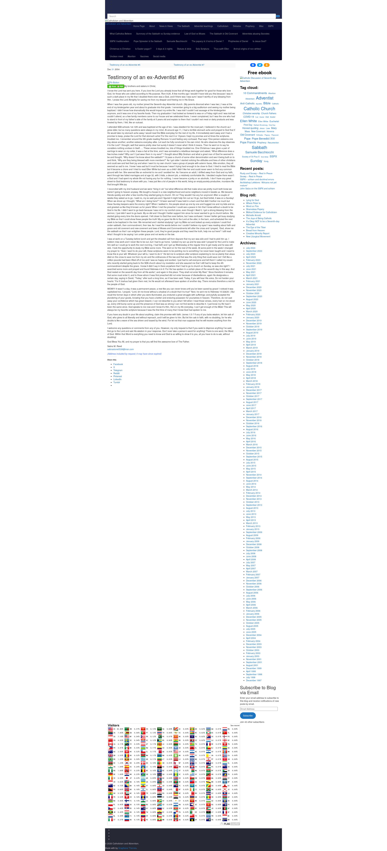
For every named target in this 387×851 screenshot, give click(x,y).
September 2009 (254, 532)
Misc (261, 26)
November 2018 (254, 356)
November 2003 (254, 647)
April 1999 (251, 671)
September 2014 (254, 477)
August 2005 (252, 625)
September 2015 (254, 456)
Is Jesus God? (259, 41)
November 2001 (254, 659)
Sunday (256, 160)
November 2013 (254, 498)
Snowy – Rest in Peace (251, 176)
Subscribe (248, 715)
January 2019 (252, 350)
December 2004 (254, 634)
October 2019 (252, 326)
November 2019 (254, 323)
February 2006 (253, 610)
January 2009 (252, 541)
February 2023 (253, 259)
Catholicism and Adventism (118, 23)
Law (268, 128)
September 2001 (254, 662)
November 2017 (254, 393)
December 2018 (254, 353)
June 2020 (251, 302)
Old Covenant (247, 134)
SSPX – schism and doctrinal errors (257, 179)
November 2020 (254, 290)
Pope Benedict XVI (263, 138)
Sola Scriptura (202, 48)
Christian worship (251, 113)
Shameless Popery (255, 209)
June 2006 (251, 598)
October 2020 (252, 293)
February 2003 (253, 653)
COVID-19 (248, 116)
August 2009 (252, 535)
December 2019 (254, 320)
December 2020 (254, 287)
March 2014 (252, 489)
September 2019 (254, 329)
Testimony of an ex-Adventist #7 (189, 64)
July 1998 (250, 677)
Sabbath (259, 147)
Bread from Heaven (255, 230)
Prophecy (250, 26)
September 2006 (254, 589)
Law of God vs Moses (194, 33)
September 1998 (254, 674)
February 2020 (253, 314)
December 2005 (254, 616)
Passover (275, 135)
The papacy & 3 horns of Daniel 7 (208, 41)
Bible (267, 103)
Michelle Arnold (253, 215)
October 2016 (252, 423)
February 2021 (253, 281)
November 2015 (254, 450)
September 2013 (254, 504)
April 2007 (251, 568)
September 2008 (254, 550)
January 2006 (252, 613)
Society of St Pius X (251, 156)
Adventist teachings (203, 26)
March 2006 (252, 607)
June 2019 (251, 338)
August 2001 (252, 665)
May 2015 (251, 468)
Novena (270, 131)
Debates (237, 26)
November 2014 (254, 474)
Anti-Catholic (247, 103)
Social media (159, 56)
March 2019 (252, 347)
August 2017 (252, 402)
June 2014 (251, 483)
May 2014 (251, 486)
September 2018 (254, 362)
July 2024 (250, 247)
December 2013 (254, 495)
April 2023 (251, 256)
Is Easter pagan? (143, 48)
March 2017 (252, 411)
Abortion (132, 56)
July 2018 (250, 368)
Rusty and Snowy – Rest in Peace (256, 173)
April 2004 (251, 637)
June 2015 (251, 465)
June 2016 (251, 435)
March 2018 (252, 380)
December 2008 (254, 544)
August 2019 (252, 332)
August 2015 (252, 459)
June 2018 (251, 371)
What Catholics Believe (121, 33)
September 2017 (254, 399)
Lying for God (252, 200)
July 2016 (250, 432)
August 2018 (252, 365)
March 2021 (252, 278)
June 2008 (251, 556)
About (152, 26)
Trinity (266, 161)
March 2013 (252, 523)
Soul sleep (264, 157)
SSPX (270, 26)
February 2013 (253, 526)
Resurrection (273, 142)
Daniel (262, 117)
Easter (272, 117)
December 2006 (254, 580)
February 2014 (253, 492)
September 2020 (254, 296)
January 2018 (252, 386)
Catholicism (222, 26)
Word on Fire (252, 206)
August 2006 (252, 592)
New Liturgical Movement (258, 236)
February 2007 (253, 574)
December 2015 (254, 447)
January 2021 (252, 284)
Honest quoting (250, 128)
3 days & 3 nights (164, 48)
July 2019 (250, 335)
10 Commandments (255, 93)
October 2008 (252, 547)
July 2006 (250, 595)
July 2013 (250, 510)
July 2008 (250, 553)
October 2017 (252, 396)
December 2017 (254, 389)
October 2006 (252, 586)
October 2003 (252, 650)
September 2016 (254, 426)
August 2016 (252, 429)
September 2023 (254, 250)
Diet (267, 117)
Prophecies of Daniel (238, 41)
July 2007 (250, 562)
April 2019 (251, 344)
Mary (274, 128)
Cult (256, 117)
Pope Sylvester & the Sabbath (148, 41)
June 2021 (251, 269)
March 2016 (252, 444)
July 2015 (250, 462)
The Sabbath (183, 26)
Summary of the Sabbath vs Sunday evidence (158, 33)
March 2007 (252, 571)
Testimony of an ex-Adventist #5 (125, 64)
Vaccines (144, 56)
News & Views (166, 26)
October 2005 (252, 622)
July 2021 (250, 265)
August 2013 (252, 507)
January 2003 (252, 656)
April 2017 (251, 408)
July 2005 (250, 628)
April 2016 (251, 441)
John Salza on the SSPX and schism (257, 188)
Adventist (264, 98)
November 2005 (254, 619)
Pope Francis (248, 142)
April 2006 (251, 604)
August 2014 (252, 480)
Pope (247, 138)
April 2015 (251, 471)
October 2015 (252, 453)
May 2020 (251, 305)
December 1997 (254, 680)
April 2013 (251, 520)
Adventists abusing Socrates (255, 33)
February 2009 (253, 538)
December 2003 (254, 644)
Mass (247, 131)
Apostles (259, 104)
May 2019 (251, 341)
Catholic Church (259, 108)
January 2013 (252, 529)
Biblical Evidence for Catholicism (261, 212)
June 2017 (251, 405)
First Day (248, 124)
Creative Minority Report (257, 233)
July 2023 (250, 253)
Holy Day (272, 125)
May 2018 (251, 374)
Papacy (267, 135)
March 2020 (252, 311)
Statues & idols (184, 48)
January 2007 (252, 577)
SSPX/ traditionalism (119, 41)
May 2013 (251, 516)
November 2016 (254, 420)
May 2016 (251, 438)
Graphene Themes (127, 847)
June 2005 (251, 631)
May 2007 (251, 565)
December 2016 (254, 417)
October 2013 (252, 501)
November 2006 (254, 583)
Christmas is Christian (120, 48)
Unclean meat (116, 56)
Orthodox (259, 135)
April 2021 (251, 275)
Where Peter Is (253, 203)
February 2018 (253, 383)
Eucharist (274, 121)
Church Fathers (268, 113)
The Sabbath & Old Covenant (224, 33)
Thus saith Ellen (221, 48)
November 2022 (254, 262)
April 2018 (251, 377)
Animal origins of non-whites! (247, 48)
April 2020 (251, 308)
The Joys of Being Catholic (259, 218)
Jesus (262, 128)
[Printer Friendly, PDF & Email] (115, 86)
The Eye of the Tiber (256, 227)
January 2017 (252, 414)
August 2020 (252, 299)
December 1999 (254, 668)
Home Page (139, 26)
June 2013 (251, 513)
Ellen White (248, 120)
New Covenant (258, 131)
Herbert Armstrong (260, 125)
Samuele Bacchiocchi (177, 41)
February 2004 (253, 640)
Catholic (275, 103)
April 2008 (251, 559)
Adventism (250, 98)
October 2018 (252, 359)
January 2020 (252, 317)
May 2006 (251, 601)
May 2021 (251, 272)
